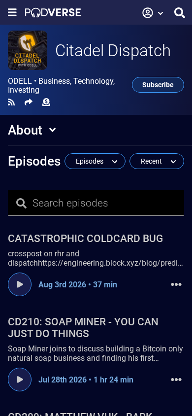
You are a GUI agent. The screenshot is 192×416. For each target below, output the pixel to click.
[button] (153, 13)
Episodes (34, 161)
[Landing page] (53, 12)
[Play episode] (20, 284)
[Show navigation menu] (12, 12)
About (25, 130)
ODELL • (61, 86)
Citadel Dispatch (113, 50)
